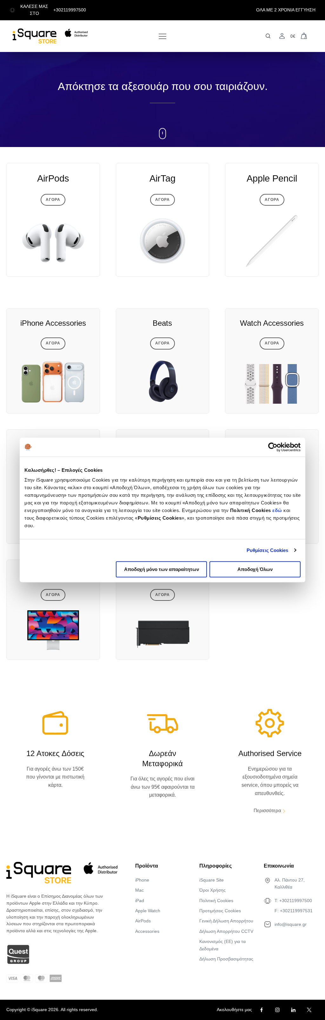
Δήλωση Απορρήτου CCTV (226, 931)
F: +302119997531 (294, 910)
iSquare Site (211, 879)
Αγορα (53, 199)
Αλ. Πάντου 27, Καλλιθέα (290, 883)
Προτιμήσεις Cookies (220, 910)
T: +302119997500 (293, 900)
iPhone (142, 879)
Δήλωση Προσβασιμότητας (226, 958)
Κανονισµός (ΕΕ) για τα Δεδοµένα (222, 945)
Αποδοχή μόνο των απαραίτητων (161, 569)
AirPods (143, 920)
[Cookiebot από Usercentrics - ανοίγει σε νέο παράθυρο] (273, 447)
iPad (139, 900)
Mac (139, 890)
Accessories (147, 931)
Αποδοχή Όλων (255, 569)
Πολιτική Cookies (216, 900)
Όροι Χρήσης (212, 890)
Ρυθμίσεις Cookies (268, 550)
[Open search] (268, 36)
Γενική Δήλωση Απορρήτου (226, 920)
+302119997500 (69, 10)
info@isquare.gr (291, 924)
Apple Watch (147, 910)
